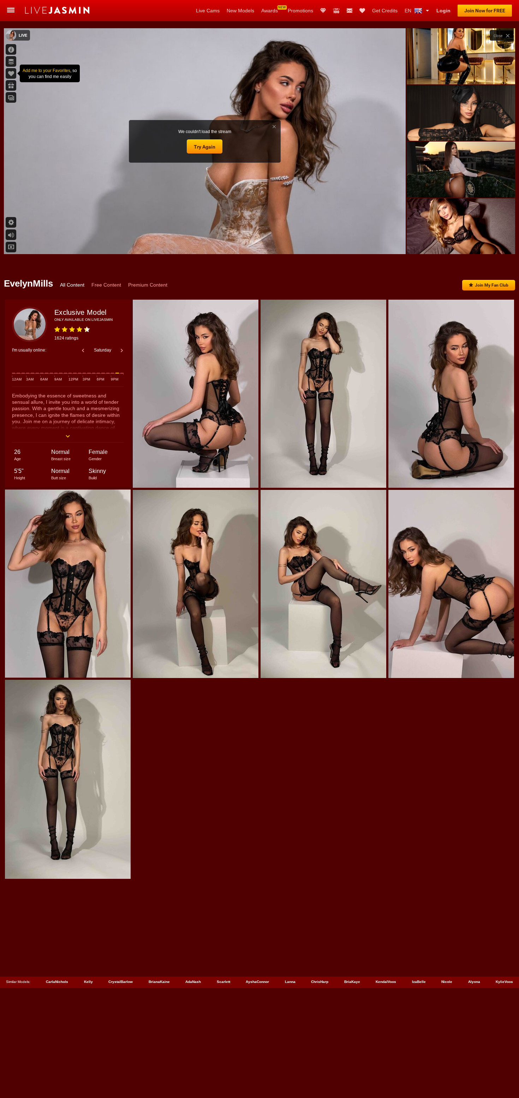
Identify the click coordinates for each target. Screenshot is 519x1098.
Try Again (204, 147)
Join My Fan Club (491, 285)
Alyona (474, 982)
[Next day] (122, 350)
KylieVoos (504, 982)
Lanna (290, 982)
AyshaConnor (257, 982)
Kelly (88, 982)
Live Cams (208, 10)
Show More (461, 242)
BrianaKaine (159, 982)
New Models (240, 10)
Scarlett (223, 982)
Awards (269, 10)
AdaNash (193, 982)
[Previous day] (83, 350)
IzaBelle (419, 982)
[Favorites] (362, 10)
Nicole (446, 982)
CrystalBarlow (120, 982)
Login (443, 10)
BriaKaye (352, 982)
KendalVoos (386, 982)
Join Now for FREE (484, 10)
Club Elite (323, 10)
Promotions (300, 10)
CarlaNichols (57, 982)
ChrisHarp (319, 982)
